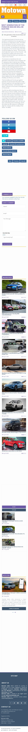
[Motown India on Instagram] (20, 4)
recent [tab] (14, 506)
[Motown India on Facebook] (6, 4)
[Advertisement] (14, 179)
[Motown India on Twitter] (11, 4)
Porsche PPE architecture (17, 144)
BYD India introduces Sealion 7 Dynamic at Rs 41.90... (13, 393)
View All (23, 21)
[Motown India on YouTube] (15, 4)
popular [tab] (14, 509)
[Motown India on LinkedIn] (24, 4)
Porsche (8, 140)
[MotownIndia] (14, 10)
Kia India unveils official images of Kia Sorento (14, 432)
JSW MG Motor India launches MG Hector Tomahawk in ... (12, 334)
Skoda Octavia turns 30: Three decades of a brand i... (13, 294)
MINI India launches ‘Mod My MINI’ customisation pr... (10, 314)
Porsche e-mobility (18, 140)
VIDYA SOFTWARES (13, 730)
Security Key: (6, 233)
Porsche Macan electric (9, 151)
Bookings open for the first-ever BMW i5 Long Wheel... (14, 373)
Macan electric (7, 147)
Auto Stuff (6, 575)
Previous (16, 21)
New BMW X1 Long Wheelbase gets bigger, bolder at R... (13, 353)
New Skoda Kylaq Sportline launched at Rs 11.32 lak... (13, 413)
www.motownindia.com (12, 695)
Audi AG (5, 144)
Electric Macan (7, 154)
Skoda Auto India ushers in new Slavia (12, 451)
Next (10, 21)
